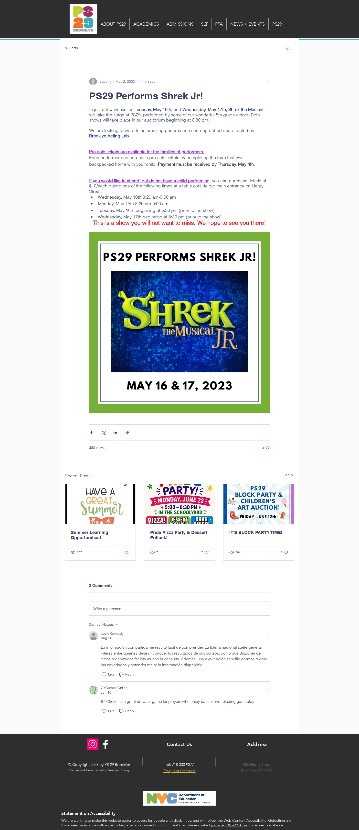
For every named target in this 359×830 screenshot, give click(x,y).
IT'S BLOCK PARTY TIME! (255, 532)
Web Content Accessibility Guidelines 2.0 (257, 820)
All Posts (71, 48)
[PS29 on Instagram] (92, 744)
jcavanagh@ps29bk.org (229, 825)
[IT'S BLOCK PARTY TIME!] (258, 504)
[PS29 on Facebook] (105, 744)
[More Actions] (267, 636)
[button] (288, 48)
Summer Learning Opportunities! (89, 535)
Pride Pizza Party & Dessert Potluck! (178, 535)
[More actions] (267, 81)
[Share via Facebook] (91, 432)
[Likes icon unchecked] (104, 674)
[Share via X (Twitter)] (103, 432)
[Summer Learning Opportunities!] (100, 504)
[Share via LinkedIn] (115, 432)
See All (289, 475)
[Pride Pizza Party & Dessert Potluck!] (179, 504)
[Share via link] (127, 432)
